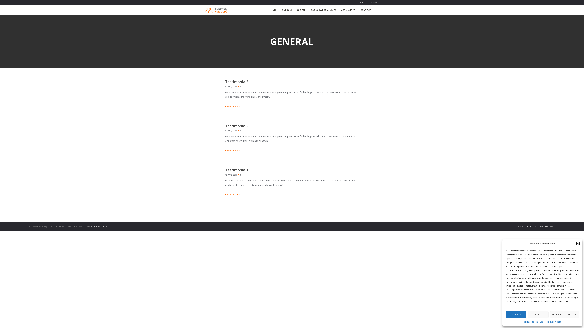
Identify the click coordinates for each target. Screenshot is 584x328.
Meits (104, 227)
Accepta (516, 314)
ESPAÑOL (373, 2)
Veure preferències (565, 314)
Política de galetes (530, 322)
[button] (577, 243)
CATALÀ (363, 2)
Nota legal (532, 227)
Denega (538, 314)
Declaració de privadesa (550, 322)
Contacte (519, 227)
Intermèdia (95, 227)
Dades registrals (547, 227)
